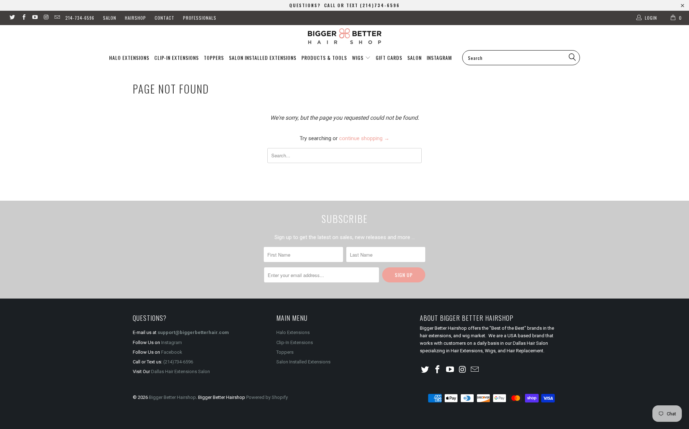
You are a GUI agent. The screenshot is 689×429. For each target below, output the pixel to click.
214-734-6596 (79, 18)
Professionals (199, 18)
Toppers (214, 57)
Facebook (171, 352)
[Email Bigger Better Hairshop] (57, 17)
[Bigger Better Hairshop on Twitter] (12, 17)
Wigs (358, 57)
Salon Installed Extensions (262, 57)
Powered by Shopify (267, 397)
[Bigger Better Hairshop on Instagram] (46, 17)
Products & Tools (324, 57)
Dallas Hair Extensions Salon (180, 371)
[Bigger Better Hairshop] (344, 36)
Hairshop (135, 18)
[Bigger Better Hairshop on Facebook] (23, 17)
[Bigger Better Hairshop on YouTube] (35, 17)
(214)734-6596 (178, 361)
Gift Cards (389, 57)
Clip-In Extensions (176, 57)
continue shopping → (364, 138)
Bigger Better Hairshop (172, 397)
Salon (109, 18)
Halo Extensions (129, 57)
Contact (164, 18)
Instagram (439, 57)
